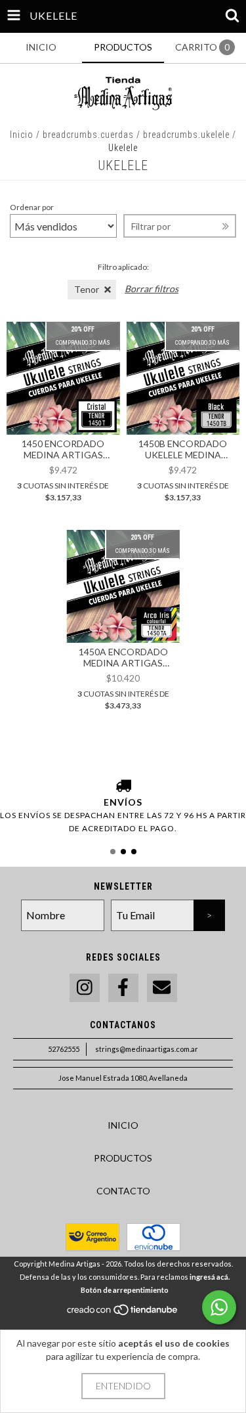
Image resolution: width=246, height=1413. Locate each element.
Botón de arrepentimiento (125, 1290)
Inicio (21, 134)
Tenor (86, 289)
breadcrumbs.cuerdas (88, 134)
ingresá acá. (210, 1276)
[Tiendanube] (123, 1313)
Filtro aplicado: (123, 267)
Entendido (123, 1385)
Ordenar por (32, 207)
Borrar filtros (151, 288)
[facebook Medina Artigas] (123, 988)
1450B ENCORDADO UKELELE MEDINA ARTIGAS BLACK (182, 449)
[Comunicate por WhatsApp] (219, 1307)
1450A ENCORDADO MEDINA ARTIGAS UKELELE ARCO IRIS (123, 657)
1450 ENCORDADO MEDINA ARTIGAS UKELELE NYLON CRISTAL (63, 449)
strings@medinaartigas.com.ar (146, 1049)
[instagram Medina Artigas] (85, 988)
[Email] (162, 988)
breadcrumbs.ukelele (186, 134)
